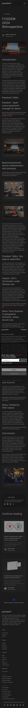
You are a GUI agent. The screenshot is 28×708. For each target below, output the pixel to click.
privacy (10, 362)
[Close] (25, 345)
